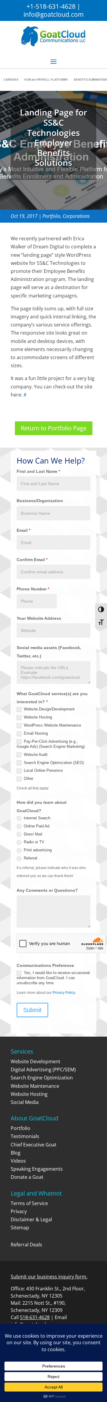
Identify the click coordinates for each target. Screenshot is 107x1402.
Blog (16, 1152)
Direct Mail (32, 834)
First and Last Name (38, 471)
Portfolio (51, 216)
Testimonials (25, 1136)
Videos (18, 1161)
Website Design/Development (49, 709)
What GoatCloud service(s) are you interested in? (52, 697)
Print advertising (37, 850)
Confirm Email (32, 559)
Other (28, 778)
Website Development (35, 1061)
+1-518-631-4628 (50, 6)
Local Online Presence (43, 770)
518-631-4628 (35, 1317)
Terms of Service (29, 1203)
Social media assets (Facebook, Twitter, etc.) (49, 651)
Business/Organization (40, 500)
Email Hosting (35, 733)
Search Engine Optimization (42, 1077)
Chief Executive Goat (33, 1144)
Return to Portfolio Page (53, 428)
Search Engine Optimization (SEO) (53, 762)
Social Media (25, 1102)
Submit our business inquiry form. (49, 1276)
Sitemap (20, 1227)
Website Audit (35, 754)
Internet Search (36, 818)
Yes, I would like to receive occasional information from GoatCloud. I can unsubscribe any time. (53, 977)
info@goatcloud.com (53, 14)
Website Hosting (37, 717)
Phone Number (33, 589)
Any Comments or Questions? (47, 890)
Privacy (19, 1211)
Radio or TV (33, 842)
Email (23, 530)
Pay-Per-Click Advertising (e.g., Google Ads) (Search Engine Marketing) (51, 744)
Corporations (76, 216)
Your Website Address (39, 618)
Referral (30, 858)
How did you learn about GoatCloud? (42, 806)
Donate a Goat (27, 1177)
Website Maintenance (35, 1086)
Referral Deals (26, 1244)
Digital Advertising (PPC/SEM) (43, 1069)
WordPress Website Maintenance (52, 725)
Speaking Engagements (37, 1169)
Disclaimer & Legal (31, 1219)
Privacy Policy (64, 993)
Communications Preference (45, 965)
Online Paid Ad (36, 826)
